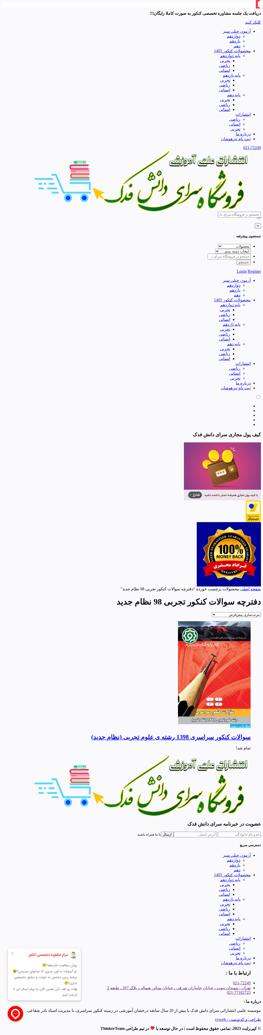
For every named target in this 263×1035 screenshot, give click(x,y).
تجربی (225, 60)
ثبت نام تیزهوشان (236, 139)
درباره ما (243, 134)
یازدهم (234, 41)
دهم (237, 46)
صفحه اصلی (250, 589)
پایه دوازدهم (230, 56)
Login (242, 271)
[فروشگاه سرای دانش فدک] (142, 210)
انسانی (224, 70)
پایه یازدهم (231, 75)
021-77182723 (239, 992)
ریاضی (224, 65)
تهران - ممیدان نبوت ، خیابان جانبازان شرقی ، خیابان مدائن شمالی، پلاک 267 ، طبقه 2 (179, 988)
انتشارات (243, 114)
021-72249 (252, 147)
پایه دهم (233, 95)
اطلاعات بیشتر (240, 726)
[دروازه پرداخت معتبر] (253, 521)
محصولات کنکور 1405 (232, 51)
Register (254, 271)
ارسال (167, 834)
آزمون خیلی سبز (237, 31)
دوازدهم (233, 36)
